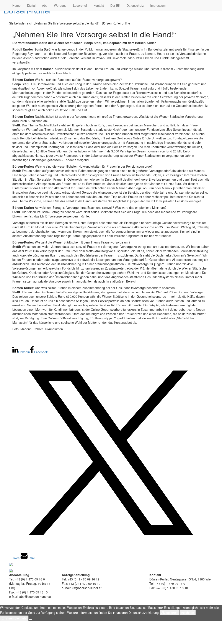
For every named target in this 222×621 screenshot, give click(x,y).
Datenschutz (135, 5)
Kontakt (98, 5)
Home (16, 5)
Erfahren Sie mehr (14, 618)
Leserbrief (80, 5)
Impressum (158, 5)
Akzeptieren (169, 612)
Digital (31, 5)
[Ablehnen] (30, 619)
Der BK (115, 5)
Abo (44, 5)
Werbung (60, 5)
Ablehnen (187, 612)
